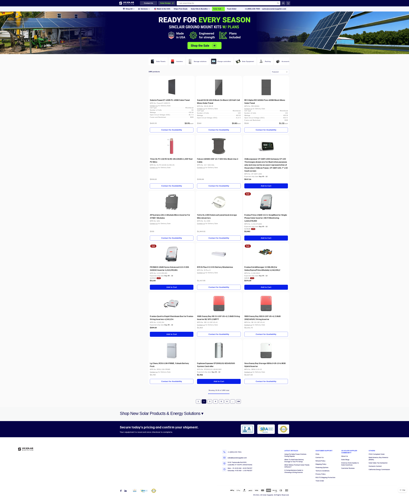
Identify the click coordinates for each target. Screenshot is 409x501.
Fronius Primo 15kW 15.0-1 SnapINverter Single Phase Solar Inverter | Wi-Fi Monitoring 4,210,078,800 (265, 217)
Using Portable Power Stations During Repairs (295, 455)
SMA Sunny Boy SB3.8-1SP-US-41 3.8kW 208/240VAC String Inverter (262, 317)
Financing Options (321, 467)
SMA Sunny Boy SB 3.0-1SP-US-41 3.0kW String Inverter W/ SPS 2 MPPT (218, 317)
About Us (344, 456)
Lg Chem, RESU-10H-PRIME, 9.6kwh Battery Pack (169, 365)
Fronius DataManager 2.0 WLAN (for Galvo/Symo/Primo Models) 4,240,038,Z (262, 268)
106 (238, 401)
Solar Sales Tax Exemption (378, 463)
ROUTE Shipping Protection (325, 477)
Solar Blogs (345, 459)
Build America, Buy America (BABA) (378, 458)
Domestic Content (375, 466)
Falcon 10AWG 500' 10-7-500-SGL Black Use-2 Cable (217, 160)
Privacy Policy (320, 474)
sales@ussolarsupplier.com (274, 9)
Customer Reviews (348, 468)
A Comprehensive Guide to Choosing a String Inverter (293, 471)
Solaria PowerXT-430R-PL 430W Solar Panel (170, 100)
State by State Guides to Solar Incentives (350, 464)
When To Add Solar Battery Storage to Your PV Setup (294, 460)
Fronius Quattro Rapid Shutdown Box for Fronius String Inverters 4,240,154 (171, 317)
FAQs (317, 454)
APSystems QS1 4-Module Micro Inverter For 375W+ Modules (170, 216)
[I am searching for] (278, 3)
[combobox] (228, 3)
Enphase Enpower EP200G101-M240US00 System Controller (216, 365)
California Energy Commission (379, 469)
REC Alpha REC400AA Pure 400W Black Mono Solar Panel (264, 101)
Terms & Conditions (322, 471)
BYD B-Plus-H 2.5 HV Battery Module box (215, 267)
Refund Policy (320, 461)
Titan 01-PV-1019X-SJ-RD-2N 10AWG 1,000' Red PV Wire (171, 160)
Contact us (154, 106)
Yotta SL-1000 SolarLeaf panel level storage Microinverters (217, 216)
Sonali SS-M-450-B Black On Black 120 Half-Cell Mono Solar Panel (218, 101)
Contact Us (319, 457)
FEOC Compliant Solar (377, 454)
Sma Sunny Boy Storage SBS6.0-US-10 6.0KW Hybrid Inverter (265, 365)
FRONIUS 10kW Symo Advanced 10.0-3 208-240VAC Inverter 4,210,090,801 (169, 268)
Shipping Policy (320, 464)
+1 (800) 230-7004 (252, 9)
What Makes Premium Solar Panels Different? (296, 466)
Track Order (319, 481)
